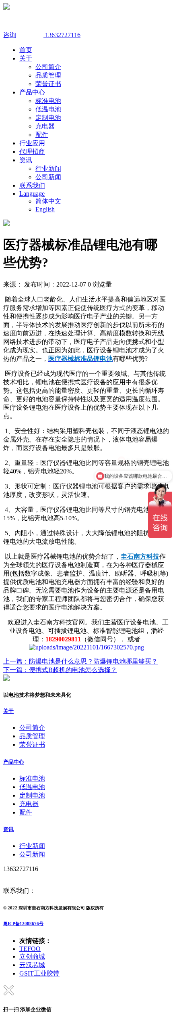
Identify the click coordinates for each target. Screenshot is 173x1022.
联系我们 (32, 185)
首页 (25, 49)
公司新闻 (48, 177)
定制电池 (48, 117)
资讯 (25, 160)
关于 (25, 58)
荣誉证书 (48, 83)
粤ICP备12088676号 (23, 923)
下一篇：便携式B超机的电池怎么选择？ (60, 669)
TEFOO (30, 948)
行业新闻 (48, 168)
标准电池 (48, 100)
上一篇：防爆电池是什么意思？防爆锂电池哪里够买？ (80, 661)
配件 (41, 134)
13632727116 (61, 34)
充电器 (45, 126)
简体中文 (48, 201)
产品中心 (32, 92)
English (45, 209)
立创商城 (32, 956)
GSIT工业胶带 (39, 973)
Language (32, 193)
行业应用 (32, 143)
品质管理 (48, 75)
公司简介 (48, 66)
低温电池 (48, 109)
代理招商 (32, 151)
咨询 (9, 34)
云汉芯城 (32, 964)
